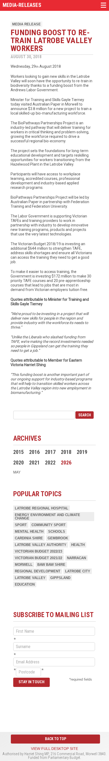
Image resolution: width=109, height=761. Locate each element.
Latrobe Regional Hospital (41, 508)
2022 (50, 462)
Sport (21, 525)
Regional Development (37, 571)
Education (25, 584)
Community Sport (48, 525)
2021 (34, 462)
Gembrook (58, 538)
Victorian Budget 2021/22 (38, 558)
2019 (82, 452)
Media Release (26, 24)
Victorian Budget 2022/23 (38, 551)
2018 (66, 452)
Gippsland (60, 578)
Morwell (24, 565)
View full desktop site (54, 748)
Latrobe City (77, 571)
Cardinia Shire (29, 538)
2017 (50, 452)
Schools (56, 532)
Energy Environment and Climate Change (47, 516)
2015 (18, 452)
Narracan (76, 558)
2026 (66, 462)
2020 (18, 462)
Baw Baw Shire (51, 565)
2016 (34, 452)
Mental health (29, 532)
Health (78, 545)
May (17, 472)
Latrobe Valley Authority (40, 545)
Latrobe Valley (30, 578)
